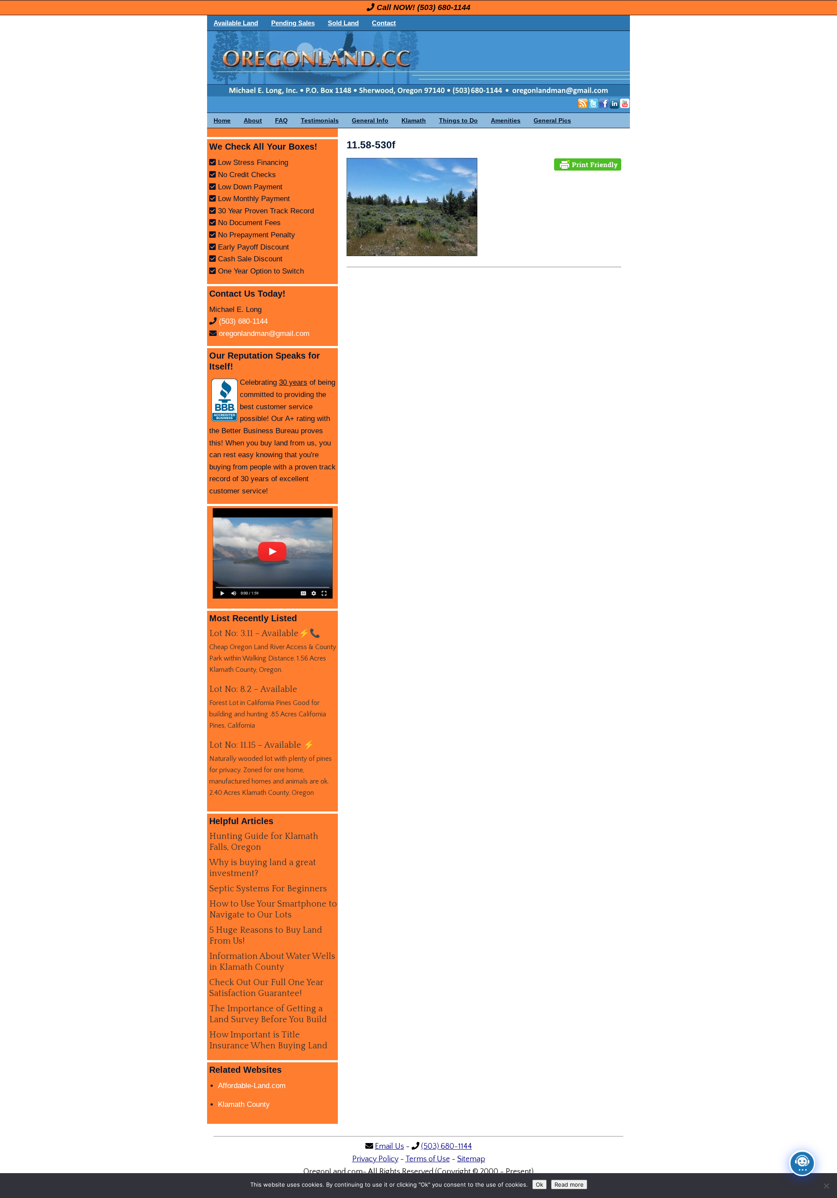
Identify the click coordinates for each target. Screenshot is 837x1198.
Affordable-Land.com (252, 1086)
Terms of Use (427, 1159)
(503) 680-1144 (443, 7)
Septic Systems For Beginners (268, 888)
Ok (539, 1184)
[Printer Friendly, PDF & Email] (587, 164)
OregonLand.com (455, 63)
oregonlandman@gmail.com (264, 333)
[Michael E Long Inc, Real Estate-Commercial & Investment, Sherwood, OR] (224, 400)
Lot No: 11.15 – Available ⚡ (261, 745)
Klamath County (244, 1104)
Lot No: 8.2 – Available (253, 689)
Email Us (389, 1146)
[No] (826, 1185)
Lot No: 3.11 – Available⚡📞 (264, 633)
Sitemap (471, 1159)
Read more (569, 1184)
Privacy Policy (375, 1159)
